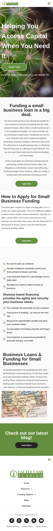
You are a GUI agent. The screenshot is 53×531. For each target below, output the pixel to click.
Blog (26, 500)
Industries (26, 506)
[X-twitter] (26, 520)
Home (26, 483)
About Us (25, 489)
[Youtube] (41, 520)
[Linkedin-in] (33, 520)
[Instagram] (19, 520)
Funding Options (25, 494)
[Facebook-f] (11, 520)
